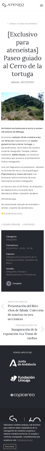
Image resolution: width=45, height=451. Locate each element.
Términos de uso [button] (24, 440)
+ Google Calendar (10, 224)
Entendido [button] (9, 447)
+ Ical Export (28, 224)
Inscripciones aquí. (13, 213)
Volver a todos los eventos (24, 23)
